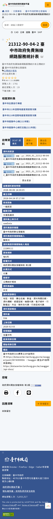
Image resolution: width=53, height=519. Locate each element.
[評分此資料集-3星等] (9, 77)
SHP (40, 32)
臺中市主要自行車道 (12, 103)
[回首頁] (15, 5)
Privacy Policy (9, 505)
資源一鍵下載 (29, 142)
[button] (6, 393)
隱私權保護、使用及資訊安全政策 (19, 491)
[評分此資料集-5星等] (15, 77)
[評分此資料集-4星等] (12, 77)
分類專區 (18, 11)
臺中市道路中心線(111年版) (16, 121)
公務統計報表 (10, 71)
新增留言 (44, 403)
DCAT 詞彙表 (16, 142)
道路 (28, 32)
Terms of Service (29, 505)
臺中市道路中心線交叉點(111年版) (19, 127)
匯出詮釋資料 (43, 142)
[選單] (48, 4)
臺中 (34, 32)
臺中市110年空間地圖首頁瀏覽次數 (19, 115)
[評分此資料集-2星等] (6, 77)
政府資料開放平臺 (11, 486)
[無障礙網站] (8, 514)
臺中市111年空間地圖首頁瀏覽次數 (19, 109)
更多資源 (26, 180)
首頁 (7, 11)
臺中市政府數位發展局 (36, 11)
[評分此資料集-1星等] (3, 77)
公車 (22, 32)
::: (3, 39)
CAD (16, 32)
